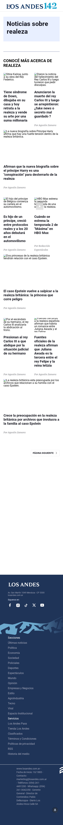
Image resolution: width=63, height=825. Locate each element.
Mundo (12, 678)
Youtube (42, 605)
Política (12, 647)
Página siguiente (44, 453)
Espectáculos (16, 673)
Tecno (11, 703)
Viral (10, 708)
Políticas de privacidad (21, 743)
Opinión (12, 683)
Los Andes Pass (17, 723)
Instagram (18, 605)
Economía (14, 652)
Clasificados (15, 733)
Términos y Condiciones (22, 738)
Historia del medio (18, 753)
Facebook (10, 605)
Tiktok (26, 605)
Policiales (13, 663)
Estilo (11, 693)
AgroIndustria (16, 698)
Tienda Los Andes (18, 728)
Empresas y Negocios (20, 688)
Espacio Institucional (20, 713)
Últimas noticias (17, 642)
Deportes (13, 668)
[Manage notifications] (55, 810)
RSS (10, 748)
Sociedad (13, 658)
